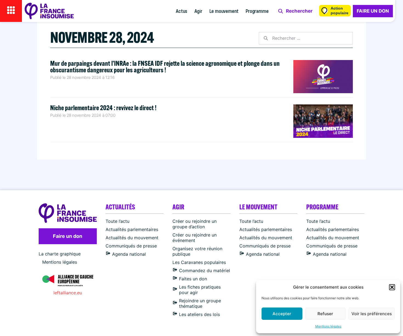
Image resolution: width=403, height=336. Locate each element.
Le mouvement (224, 10)
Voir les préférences (371, 313)
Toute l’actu (117, 221)
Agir (198, 10)
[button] (392, 287)
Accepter (282, 313)
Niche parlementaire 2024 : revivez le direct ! (103, 107)
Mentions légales (328, 326)
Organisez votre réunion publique (197, 251)
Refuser (325, 313)
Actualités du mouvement (132, 237)
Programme (257, 10)
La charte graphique (60, 254)
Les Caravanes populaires (199, 262)
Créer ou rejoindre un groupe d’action (194, 223)
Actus (181, 10)
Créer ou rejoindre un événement (194, 237)
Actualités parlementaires (132, 229)
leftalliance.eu (67, 292)
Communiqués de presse (131, 246)
